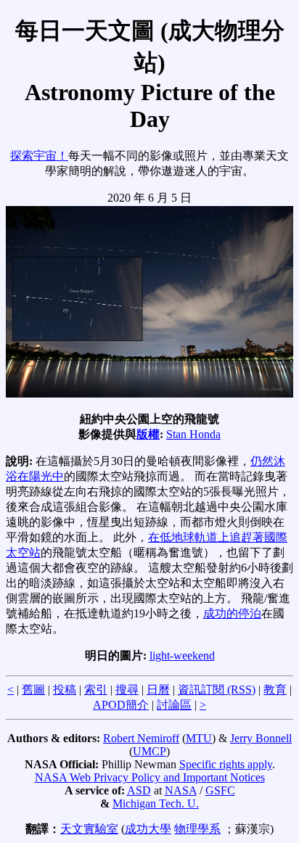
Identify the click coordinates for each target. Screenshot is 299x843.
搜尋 (127, 689)
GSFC (220, 790)
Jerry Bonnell (261, 738)
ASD (139, 790)
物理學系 (197, 829)
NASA (181, 790)
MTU (199, 738)
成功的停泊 (232, 613)
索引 (95, 689)
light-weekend (182, 655)
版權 (148, 434)
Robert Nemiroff (141, 738)
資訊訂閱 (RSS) (216, 689)
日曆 (158, 689)
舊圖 (33, 689)
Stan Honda (193, 434)
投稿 (64, 689)
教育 (275, 689)
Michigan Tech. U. (155, 803)
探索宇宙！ (39, 155)
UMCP (149, 751)
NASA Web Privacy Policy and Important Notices (150, 777)
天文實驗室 (89, 829)
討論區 (174, 705)
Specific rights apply (225, 764)
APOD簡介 (121, 705)
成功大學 (148, 829)
